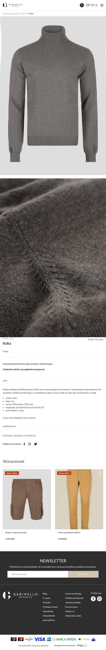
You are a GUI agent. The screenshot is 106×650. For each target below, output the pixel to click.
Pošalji (83, 574)
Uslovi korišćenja (73, 593)
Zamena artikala (72, 602)
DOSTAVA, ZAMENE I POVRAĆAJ (19, 435)
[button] (93, 339)
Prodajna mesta (50, 606)
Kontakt (47, 602)
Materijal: (18, 417)
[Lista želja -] (92, 5)
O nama (46, 598)
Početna (6, 13)
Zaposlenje (48, 611)
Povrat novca (71, 606)
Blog (45, 593)
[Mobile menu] (101, 5)
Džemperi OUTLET (19, 13)
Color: (6, 417)
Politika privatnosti (74, 598)
